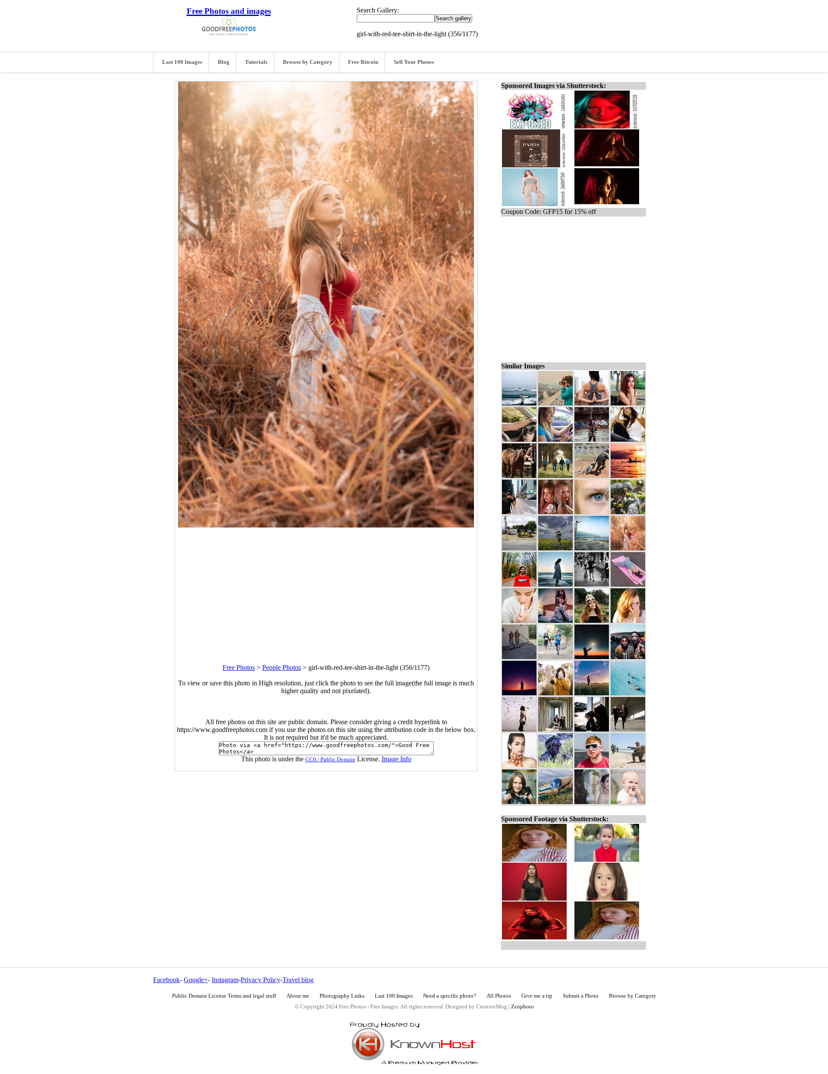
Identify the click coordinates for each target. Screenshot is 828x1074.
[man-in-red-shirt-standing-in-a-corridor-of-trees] (519, 584)
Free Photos (239, 667)
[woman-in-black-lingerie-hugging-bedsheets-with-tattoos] (555, 620)
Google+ (196, 979)
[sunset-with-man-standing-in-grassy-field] (591, 693)
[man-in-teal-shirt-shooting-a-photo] (555, 403)
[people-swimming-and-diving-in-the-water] (628, 693)
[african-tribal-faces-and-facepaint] (628, 656)
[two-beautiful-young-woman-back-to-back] (555, 511)
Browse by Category (307, 62)
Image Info (396, 759)
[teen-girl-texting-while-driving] (555, 439)
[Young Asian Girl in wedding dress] (591, 801)
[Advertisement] (326, 588)
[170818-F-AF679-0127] (628, 511)
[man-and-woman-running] (628, 729)
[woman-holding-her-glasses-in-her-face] (628, 620)
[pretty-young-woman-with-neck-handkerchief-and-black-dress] (519, 765)
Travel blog (298, 979)
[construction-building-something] (519, 548)
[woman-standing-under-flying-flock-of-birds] (519, 729)
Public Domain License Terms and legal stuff (224, 996)
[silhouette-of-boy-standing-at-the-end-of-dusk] (519, 693)
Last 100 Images (182, 62)
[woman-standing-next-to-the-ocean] (519, 403)
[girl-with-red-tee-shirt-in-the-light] (628, 548)
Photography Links (342, 996)
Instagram (225, 979)
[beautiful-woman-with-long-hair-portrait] (628, 439)
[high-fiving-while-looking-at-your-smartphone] (555, 693)
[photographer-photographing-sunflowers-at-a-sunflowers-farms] (555, 548)
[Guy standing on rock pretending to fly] (591, 548)
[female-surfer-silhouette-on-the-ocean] (628, 475)
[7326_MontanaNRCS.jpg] (555, 475)
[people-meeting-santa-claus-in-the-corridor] (555, 729)
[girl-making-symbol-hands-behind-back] (591, 403)
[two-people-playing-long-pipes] (519, 656)
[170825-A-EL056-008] (591, 475)
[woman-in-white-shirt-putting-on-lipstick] (519, 620)
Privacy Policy (260, 979)
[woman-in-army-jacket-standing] (591, 439)
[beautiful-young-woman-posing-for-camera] (628, 403)
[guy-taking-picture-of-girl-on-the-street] (519, 511)
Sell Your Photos (414, 62)
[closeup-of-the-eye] (591, 511)
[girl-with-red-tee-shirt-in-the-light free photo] (326, 525)
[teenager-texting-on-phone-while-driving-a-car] (519, 439)
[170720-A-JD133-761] (555, 765)
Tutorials (256, 62)
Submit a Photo (581, 996)
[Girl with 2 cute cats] (519, 801)
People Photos (281, 667)
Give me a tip (536, 996)
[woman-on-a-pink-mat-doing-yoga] (628, 584)
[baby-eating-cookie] (628, 801)
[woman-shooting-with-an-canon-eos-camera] (591, 729)
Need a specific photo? (449, 996)
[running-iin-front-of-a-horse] (519, 475)
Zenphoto (522, 1007)
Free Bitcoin (363, 62)
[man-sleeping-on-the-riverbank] (555, 801)
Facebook (166, 979)
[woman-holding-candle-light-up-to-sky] (591, 656)
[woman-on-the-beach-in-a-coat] (555, 584)
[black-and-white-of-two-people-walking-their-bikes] (591, 584)
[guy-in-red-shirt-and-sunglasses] (591, 765)
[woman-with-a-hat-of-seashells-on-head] (591, 620)
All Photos (498, 996)
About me (297, 996)
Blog (223, 62)
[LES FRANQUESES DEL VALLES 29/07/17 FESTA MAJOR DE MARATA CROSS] (555, 656)
